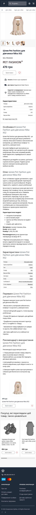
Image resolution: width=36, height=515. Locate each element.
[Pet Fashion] (13, 61)
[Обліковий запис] (29, 3)
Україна (31, 264)
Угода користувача (25, 494)
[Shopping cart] (33, 3)
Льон (31, 276)
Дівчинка (30, 284)
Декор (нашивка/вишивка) (26, 281)
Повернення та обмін (8, 498)
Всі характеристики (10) (10, 119)
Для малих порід (28, 262)
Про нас (4, 489)
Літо (31, 287)
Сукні (31, 267)
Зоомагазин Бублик (12, 509)
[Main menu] (4, 3)
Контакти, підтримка (8, 501)
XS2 (32, 270)
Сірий (31, 279)
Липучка (30, 273)
